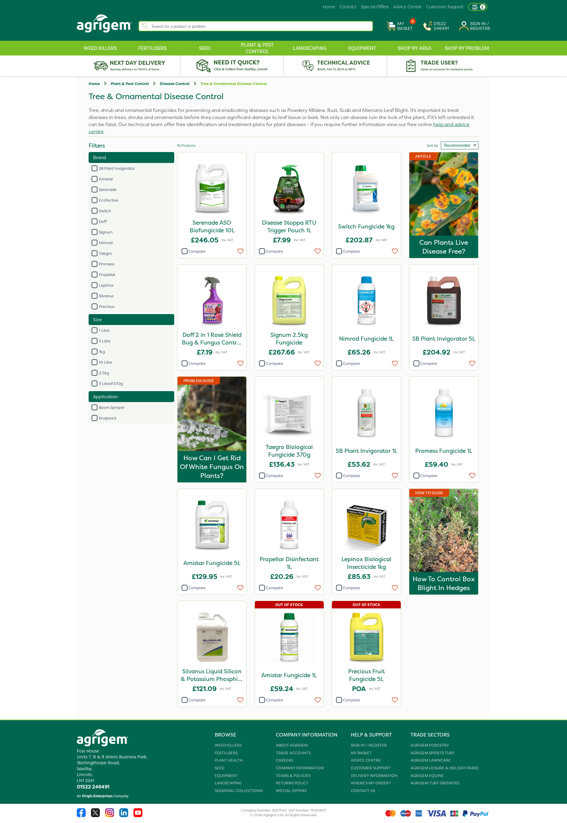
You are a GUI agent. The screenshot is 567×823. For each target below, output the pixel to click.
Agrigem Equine (427, 775)
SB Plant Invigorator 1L (366, 451)
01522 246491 (93, 786)
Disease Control (175, 83)
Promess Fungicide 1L (443, 451)
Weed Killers (100, 48)
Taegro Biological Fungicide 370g (289, 450)
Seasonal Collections (239, 790)
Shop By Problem (467, 48)
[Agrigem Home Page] (108, 34)
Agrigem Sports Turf (432, 752)
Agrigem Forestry (429, 745)
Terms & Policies (293, 775)
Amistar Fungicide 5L (211, 563)
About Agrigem (292, 745)
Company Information (300, 767)
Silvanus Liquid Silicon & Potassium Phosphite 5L (212, 675)
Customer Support (445, 7)
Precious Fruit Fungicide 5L (366, 675)
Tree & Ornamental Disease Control (234, 83)
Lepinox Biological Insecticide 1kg (366, 563)
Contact (348, 7)
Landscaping (310, 48)
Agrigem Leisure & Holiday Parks (444, 767)
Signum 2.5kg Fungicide (289, 338)
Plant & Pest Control (257, 48)
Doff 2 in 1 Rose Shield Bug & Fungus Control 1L (212, 339)
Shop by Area (414, 48)
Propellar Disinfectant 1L (289, 563)
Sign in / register (369, 745)
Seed (205, 48)
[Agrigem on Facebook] (84, 816)
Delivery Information (374, 775)
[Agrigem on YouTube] (140, 816)
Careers (284, 760)
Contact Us (363, 790)
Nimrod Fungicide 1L (366, 338)
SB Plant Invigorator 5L (443, 338)
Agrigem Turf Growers (434, 783)
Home (329, 7)
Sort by (432, 145)
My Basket (361, 752)
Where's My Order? (371, 783)
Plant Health (228, 760)
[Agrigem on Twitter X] (98, 816)
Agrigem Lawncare (430, 760)
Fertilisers (152, 48)
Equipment (362, 48)
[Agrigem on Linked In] (126, 816)
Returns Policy (292, 783)
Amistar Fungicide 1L (289, 675)
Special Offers (375, 7)
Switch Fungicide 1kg (366, 226)
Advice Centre (407, 7)
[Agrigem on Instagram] (112, 816)
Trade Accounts (293, 752)
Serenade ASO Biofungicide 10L (212, 226)
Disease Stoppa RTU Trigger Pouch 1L (289, 226)
